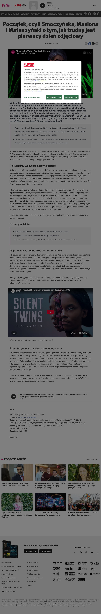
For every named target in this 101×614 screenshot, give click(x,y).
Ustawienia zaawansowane (32, 97)
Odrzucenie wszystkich (54, 97)
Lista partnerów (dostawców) (32, 91)
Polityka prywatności (41, 81)
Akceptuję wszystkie (71, 97)
